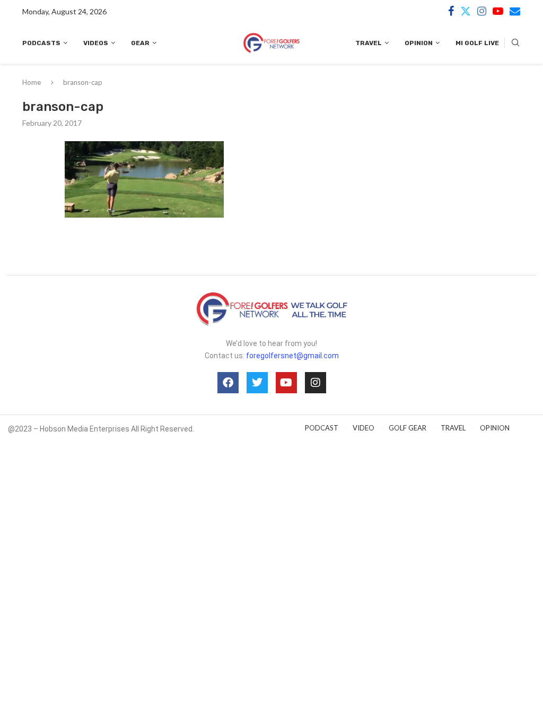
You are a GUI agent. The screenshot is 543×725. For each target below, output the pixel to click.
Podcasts (41, 43)
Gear (140, 43)
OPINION (495, 428)
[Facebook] (451, 11)
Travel (368, 43)
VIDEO (363, 428)
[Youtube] (498, 11)
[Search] (515, 43)
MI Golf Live (477, 43)
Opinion (419, 43)
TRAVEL (453, 428)
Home (31, 82)
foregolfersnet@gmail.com (292, 355)
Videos (95, 43)
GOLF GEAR (407, 428)
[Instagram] (482, 11)
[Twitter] (465, 11)
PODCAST (321, 428)
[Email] (515, 11)
